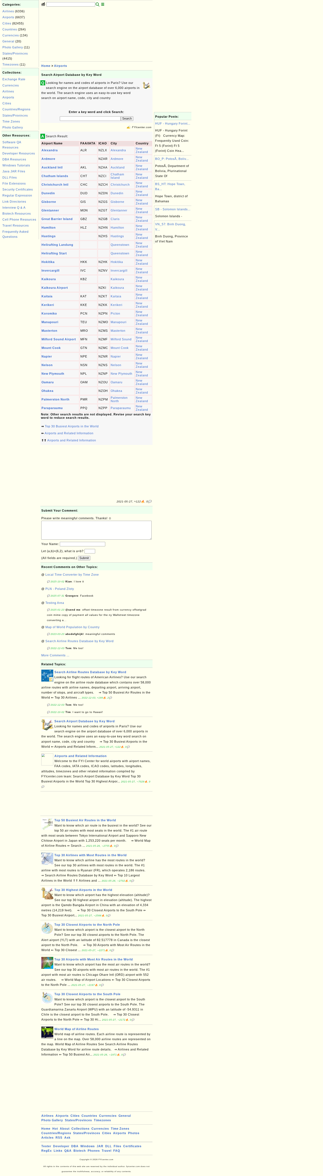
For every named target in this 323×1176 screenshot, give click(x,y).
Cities (6, 23)
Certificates (132, 1146)
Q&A (68, 1150)
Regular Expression (17, 195)
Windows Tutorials (16, 165)
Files (117, 1146)
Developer (61, 1146)
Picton (115, 313)
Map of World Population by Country (72, 627)
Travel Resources (15, 225)
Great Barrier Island (57, 219)
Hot (55, 1128)
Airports (8, 17)
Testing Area (54, 602)
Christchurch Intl (54, 184)
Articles (47, 1137)
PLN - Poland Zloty (59, 588)
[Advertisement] (20, 296)
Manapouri (49, 322)
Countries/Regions (16, 109)
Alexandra (49, 150)
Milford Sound (121, 339)
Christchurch (120, 184)
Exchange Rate (13, 79)
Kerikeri (47, 305)
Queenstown (120, 244)
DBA (75, 1146)
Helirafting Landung (57, 244)
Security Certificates (17, 189)
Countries (9, 29)
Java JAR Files (13, 171)
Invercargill (50, 270)
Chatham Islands (54, 176)
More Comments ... (55, 655)
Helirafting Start (54, 253)
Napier (46, 356)
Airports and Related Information (69, 433)
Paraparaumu (52, 408)
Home (45, 65)
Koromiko (49, 313)
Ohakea (47, 390)
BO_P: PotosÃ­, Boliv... (172, 158)
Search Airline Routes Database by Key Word (79, 641)
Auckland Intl (52, 167)
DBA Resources (14, 159)
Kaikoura (48, 279)
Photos (133, 1133)
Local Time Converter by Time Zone (72, 574)
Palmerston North (55, 399)
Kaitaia (47, 296)
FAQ (116, 1150)
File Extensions (14, 183)
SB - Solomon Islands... (172, 209)
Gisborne (48, 201)
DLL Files (9, 177)
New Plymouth (52, 373)
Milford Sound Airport (58, 339)
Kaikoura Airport (54, 287)
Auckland (118, 167)
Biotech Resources (16, 213)
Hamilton (48, 227)
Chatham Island (117, 176)
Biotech (79, 1150)
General (8, 41)
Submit (84, 558)
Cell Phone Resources (19, 219)
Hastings (48, 236)
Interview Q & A (14, 207)
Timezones (10, 64)
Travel (106, 1150)
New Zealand (142, 150)
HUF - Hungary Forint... (172, 123)
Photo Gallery (12, 47)
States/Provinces (15, 53)
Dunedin (48, 193)
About (65, 1128)
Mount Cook (51, 347)
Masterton (49, 330)
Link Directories (14, 201)
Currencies (10, 35)
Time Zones (11, 121)
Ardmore (48, 158)
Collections (80, 1128)
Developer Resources (18, 153)
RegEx (46, 1150)
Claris (115, 219)
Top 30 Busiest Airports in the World (72, 426)
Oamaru (47, 382)
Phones (94, 1150)
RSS (59, 1137)
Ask (67, 1137)
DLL (108, 1146)
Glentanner (50, 210)
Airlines (8, 11)
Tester (46, 1146)
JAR (100, 1146)
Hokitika (48, 262)
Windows (87, 1146)
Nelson (47, 365)
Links (58, 1150)
